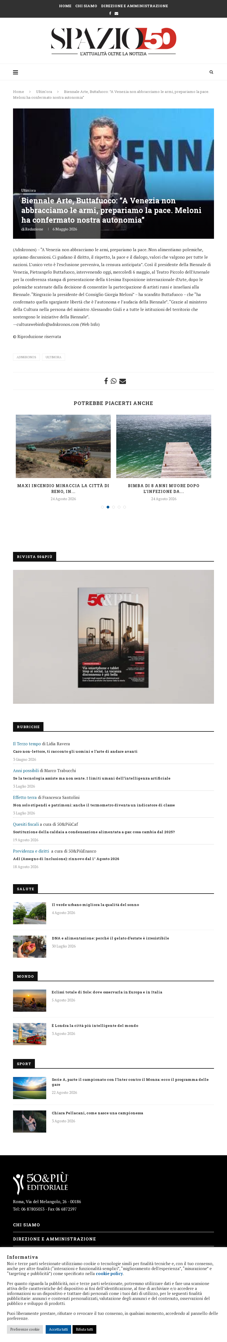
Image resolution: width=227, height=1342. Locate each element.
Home (65, 5)
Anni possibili (26, 770)
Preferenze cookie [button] (25, 1329)
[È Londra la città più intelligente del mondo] (29, 1034)
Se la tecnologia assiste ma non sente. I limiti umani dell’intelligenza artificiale (92, 778)
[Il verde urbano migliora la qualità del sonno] (29, 913)
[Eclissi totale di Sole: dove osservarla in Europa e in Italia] (29, 1001)
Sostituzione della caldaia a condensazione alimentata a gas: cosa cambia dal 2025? (94, 831)
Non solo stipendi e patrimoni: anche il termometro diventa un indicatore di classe (94, 805)
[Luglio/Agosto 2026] (113, 637)
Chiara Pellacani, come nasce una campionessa (97, 1112)
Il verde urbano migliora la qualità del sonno (95, 904)
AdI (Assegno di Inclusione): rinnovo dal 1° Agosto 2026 (66, 858)
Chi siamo (86, 5)
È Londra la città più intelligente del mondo (95, 1025)
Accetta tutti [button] (58, 1329)
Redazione (34, 229)
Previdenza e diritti (31, 851)
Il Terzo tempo (27, 743)
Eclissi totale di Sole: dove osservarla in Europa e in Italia (107, 992)
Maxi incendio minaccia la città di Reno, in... (63, 488)
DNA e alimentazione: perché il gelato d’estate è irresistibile (110, 938)
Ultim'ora (44, 91)
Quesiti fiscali (26, 824)
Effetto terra (25, 797)
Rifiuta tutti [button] (84, 1329)
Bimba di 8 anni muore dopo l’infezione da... (164, 488)
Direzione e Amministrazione (134, 5)
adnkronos (26, 357)
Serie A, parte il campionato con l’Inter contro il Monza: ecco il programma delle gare (130, 1082)
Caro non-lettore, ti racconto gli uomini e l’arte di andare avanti (75, 751)
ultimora (53, 357)
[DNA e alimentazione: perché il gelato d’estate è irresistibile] (29, 947)
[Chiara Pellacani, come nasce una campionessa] (29, 1121)
